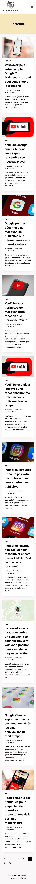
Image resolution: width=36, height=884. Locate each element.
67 (18, 863)
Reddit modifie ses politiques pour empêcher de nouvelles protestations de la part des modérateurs (18, 810)
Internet (8, 61)
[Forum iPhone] (10, 7)
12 (4, 863)
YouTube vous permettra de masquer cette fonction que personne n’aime (16, 312)
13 (10, 863)
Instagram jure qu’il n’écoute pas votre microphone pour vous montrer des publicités (18, 478)
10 (24, 859)
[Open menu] (32, 6)
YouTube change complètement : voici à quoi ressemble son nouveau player (16, 153)
